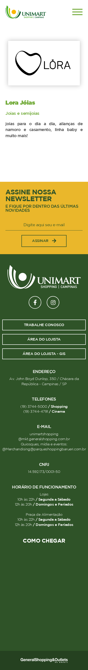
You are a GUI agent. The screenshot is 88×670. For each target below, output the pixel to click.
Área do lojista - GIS (44, 354)
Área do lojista (44, 339)
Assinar (40, 241)
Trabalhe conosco (44, 325)
